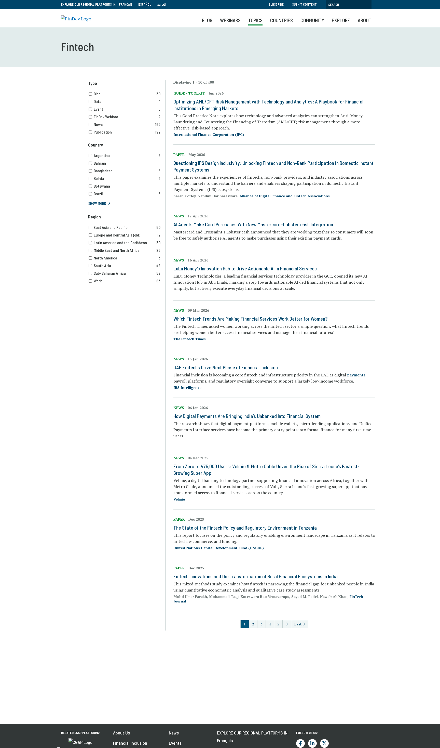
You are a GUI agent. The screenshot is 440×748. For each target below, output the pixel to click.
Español (144, 4)
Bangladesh (127, 170)
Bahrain (127, 163)
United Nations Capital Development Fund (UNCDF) (218, 547)
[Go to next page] (286, 624)
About (365, 20)
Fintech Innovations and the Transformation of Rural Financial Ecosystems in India (255, 576)
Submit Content (304, 4)
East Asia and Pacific (127, 227)
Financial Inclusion (130, 743)
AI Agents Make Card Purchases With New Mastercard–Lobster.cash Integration (253, 224)
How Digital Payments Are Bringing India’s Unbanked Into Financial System (247, 416)
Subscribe (276, 4)
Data (127, 101)
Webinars (230, 20)
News (127, 124)
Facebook (300, 743)
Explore (341, 20)
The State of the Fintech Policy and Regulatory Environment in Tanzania (245, 527)
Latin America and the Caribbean (127, 242)
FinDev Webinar (127, 116)
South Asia (127, 265)
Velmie (179, 499)
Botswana (127, 185)
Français (125, 4)
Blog (207, 20)
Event (127, 109)
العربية (161, 4)
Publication (127, 131)
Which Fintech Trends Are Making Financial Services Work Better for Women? (250, 319)
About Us (121, 733)
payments (356, 375)
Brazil (127, 193)
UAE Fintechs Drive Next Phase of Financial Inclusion (225, 367)
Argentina (127, 155)
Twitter (324, 743)
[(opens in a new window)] (80, 741)
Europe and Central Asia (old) (127, 234)
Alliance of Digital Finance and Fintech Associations (285, 195)
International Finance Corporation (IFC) (208, 134)
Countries (281, 20)
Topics (255, 20)
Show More (97, 203)
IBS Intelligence (187, 387)
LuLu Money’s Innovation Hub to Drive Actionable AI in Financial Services (245, 268)
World (127, 280)
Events (175, 743)
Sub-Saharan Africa (127, 273)
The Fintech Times (189, 338)
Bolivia (127, 178)
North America (127, 257)
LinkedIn (312, 743)
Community (312, 20)
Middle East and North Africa (127, 250)
